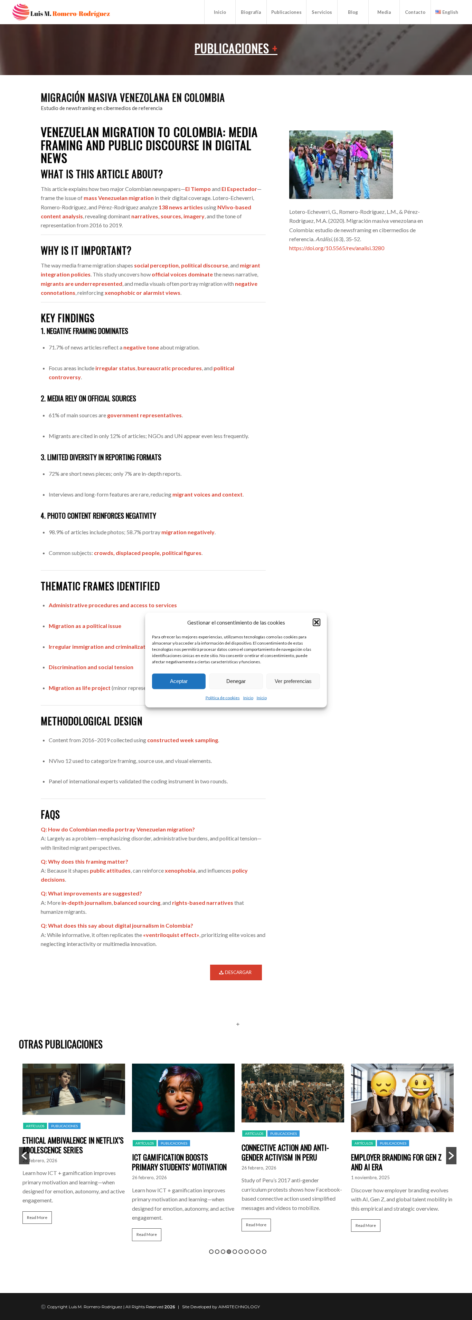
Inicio (248, 697)
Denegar (236, 681)
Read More (37, 1217)
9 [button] (258, 1251)
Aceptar (179, 681)
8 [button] (252, 1251)
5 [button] (235, 1251)
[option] (74, 1147)
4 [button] (229, 1251)
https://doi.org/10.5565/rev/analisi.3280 (336, 248)
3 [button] (223, 1251)
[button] (316, 622)
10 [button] (264, 1251)
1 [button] (211, 1251)
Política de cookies (223, 697)
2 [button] (217, 1251)
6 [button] (240, 1251)
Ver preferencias (293, 681)
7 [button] (246, 1251)
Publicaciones (236, 48)
